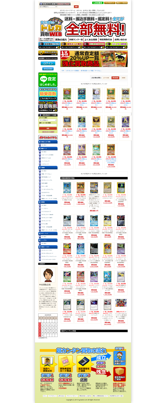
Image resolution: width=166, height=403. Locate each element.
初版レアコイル (125, 103)
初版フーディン (125, 131)
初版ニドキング (67, 103)
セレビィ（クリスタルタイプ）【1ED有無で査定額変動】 (120, 198)
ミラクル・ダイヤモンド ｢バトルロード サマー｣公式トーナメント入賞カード (107, 316)
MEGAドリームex (46, 158)
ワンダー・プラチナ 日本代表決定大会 (67, 314)
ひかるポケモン (46, 192)
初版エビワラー (111, 103)
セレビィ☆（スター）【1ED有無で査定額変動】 (67, 286)
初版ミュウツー (81, 158)
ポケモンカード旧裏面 (72, 70)
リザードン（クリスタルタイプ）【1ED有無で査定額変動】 (107, 259)
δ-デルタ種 (44, 224)
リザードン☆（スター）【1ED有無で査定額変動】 (120, 231)
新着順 (123, 78)
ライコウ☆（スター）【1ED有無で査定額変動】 (107, 230)
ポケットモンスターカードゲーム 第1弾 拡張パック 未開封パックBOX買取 (121, 315)
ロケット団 (44, 186)
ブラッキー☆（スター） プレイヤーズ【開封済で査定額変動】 (94, 259)
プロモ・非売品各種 (47, 195)
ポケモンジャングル (47, 180)
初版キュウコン (67, 158)
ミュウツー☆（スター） (94, 285)
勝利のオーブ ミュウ (94, 313)
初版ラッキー (96, 103)
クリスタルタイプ (46, 211)
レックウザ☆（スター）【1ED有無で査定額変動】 (80, 231)
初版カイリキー (67, 131)
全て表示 (44, 145)
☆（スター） (45, 208)
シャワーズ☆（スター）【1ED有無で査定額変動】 (80, 259)
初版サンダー (96, 131)
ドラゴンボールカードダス (49, 259)
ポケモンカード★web (47, 214)
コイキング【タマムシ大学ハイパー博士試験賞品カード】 (107, 287)
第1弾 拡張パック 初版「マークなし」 (91, 70)
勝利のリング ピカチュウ (121, 285)
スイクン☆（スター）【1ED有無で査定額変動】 (94, 230)
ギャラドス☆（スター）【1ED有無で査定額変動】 (80, 287)
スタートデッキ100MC (48, 155)
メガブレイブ (45, 164)
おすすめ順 (106, 78)
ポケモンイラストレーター (107, 196)
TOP (63, 70)
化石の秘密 (44, 183)
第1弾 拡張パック (46, 177)
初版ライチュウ (111, 131)
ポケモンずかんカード (47, 253)
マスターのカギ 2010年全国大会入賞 (80, 314)
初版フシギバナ (96, 158)
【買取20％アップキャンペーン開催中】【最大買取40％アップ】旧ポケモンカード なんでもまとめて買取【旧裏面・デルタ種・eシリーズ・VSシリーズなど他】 (94, 201)
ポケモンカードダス (47, 250)
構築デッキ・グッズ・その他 (49, 198)
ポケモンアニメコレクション (49, 256)
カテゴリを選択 (43, 118)
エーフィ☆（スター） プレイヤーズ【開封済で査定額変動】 (121, 259)
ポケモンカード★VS (47, 217)
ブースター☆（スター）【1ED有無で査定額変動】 (67, 259)
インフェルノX (45, 161)
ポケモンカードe (46, 221)
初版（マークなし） (47, 174)
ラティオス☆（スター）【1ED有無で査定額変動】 (67, 231)
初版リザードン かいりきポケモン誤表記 (111, 159)
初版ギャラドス (81, 131)
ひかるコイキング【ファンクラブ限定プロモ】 (67, 197)
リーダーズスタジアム (47, 189)
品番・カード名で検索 (45, 123)
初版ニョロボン (81, 103)
